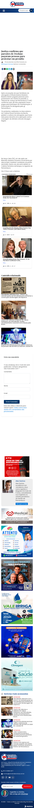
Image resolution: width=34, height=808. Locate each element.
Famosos (10, 64)
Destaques (4, 64)
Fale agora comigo (21, 504)
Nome (6, 386)
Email (5, 393)
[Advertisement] (17, 32)
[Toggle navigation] (3, 10)
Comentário (8, 372)
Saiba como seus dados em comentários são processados (15, 409)
